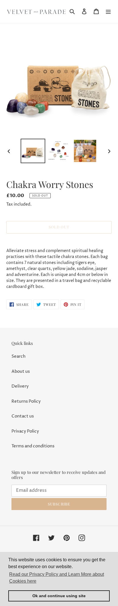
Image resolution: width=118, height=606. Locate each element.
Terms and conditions (32, 446)
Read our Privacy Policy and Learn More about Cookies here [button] (56, 578)
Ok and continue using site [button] (59, 595)
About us (20, 371)
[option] (33, 151)
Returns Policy (26, 401)
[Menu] (108, 11)
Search (18, 356)
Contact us (22, 416)
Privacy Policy (25, 431)
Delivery (20, 386)
